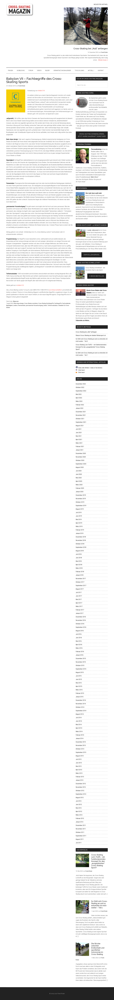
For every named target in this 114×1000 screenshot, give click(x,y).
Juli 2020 (78, 471)
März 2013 (79, 773)
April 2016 (79, 644)
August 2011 (80, 839)
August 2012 (80, 797)
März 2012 (79, 815)
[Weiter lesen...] (103, 60)
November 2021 (81, 415)
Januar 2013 (79, 780)
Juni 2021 (79, 432)
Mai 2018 (79, 561)
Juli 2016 (78, 634)
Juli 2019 (78, 512)
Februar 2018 (80, 571)
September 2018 (81, 547)
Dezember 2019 (81, 495)
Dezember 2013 (81, 742)
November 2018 (81, 540)
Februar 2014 (80, 735)
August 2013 (80, 756)
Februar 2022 (80, 405)
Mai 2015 (79, 683)
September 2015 (81, 669)
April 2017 (79, 603)
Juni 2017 (79, 596)
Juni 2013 (79, 763)
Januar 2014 (79, 738)
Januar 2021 (79, 450)
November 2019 (81, 498)
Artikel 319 (41, 90)
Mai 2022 (79, 394)
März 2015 (79, 690)
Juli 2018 (78, 554)
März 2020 (79, 485)
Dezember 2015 (81, 658)
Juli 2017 (78, 592)
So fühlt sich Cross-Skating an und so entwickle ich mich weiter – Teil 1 (99, 904)
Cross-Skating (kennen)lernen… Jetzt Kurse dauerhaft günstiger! (92, 135)
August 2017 (80, 589)
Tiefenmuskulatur (53, 305)
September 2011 (81, 836)
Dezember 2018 (81, 537)
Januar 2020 (79, 492)
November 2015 (81, 662)
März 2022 (79, 401)
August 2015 (80, 672)
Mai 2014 (79, 724)
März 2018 (79, 568)
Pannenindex (21, 305)
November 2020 (81, 457)
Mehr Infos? (94, 177)
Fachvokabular (66, 303)
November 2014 (81, 704)
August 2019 (80, 509)
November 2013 (81, 745)
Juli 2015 (78, 676)
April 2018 (79, 565)
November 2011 (81, 829)
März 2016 (79, 648)
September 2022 (81, 391)
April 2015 (79, 686)
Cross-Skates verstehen (31, 303)
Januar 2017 (79, 613)
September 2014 (81, 710)
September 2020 (81, 464)
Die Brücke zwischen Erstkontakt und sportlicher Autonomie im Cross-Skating (97, 949)
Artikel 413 (20, 285)
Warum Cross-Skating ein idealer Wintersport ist (91, 335)
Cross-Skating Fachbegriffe (46, 303)
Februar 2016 (80, 651)
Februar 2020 (80, 488)
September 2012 (81, 794)
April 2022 (79, 398)
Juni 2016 (79, 638)
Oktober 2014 (80, 707)
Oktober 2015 (80, 665)
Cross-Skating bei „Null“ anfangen (90, 48)
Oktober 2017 (80, 582)
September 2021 (81, 422)
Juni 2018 (79, 558)
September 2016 (81, 627)
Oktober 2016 (80, 624)
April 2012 (79, 811)
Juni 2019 (79, 516)
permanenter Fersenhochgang (34, 305)
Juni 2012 (79, 804)
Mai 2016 (79, 641)
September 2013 (81, 752)
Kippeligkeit (9, 305)
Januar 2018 (79, 575)
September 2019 (81, 505)
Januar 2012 (79, 822)
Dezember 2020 (81, 453)
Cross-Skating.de (23, 10)
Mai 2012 (79, 808)
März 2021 (79, 443)
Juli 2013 (78, 759)
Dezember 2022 (81, 384)
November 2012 (81, 787)
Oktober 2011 (80, 832)
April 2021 (79, 439)
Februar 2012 (80, 818)
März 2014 (79, 731)
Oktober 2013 (80, 749)
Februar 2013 (80, 777)
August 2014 (80, 714)
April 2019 (79, 523)
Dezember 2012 (81, 783)
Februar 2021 (80, 446)
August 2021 (80, 425)
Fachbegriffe (58, 303)
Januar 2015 (79, 697)
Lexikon (15, 305)
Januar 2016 (79, 655)
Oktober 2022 (80, 387)
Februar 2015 (80, 693)
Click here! (81, 370)
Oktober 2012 (80, 790)
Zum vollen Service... (92, 255)
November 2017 (81, 578)
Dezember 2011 (81, 825)
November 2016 (81, 620)
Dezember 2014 (81, 700)
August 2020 (80, 467)
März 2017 (79, 606)
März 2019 (79, 526)
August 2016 (80, 631)
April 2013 (79, 770)
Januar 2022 (79, 408)
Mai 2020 (79, 478)
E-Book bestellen (96, 276)
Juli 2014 (78, 717)
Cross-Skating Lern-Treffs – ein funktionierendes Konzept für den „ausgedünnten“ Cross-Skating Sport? (91, 347)
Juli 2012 (78, 801)
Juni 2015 (79, 679)
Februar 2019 (80, 530)
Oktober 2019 (80, 502)
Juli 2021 (78, 429)
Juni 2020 (79, 474)
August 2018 (80, 551)
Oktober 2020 (80, 460)
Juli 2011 (78, 843)
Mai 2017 (79, 599)
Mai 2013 (79, 766)
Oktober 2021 (80, 419)
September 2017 (81, 585)
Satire (45, 305)
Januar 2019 (79, 533)
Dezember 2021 (81, 412)
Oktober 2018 (80, 544)
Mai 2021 (79, 436)
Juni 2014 (79, 721)
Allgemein (16, 301)
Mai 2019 (79, 519)
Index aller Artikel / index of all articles (90, 368)
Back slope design (19, 303)
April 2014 (79, 728)
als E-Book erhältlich (55, 290)
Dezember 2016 (81, 617)
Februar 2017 (80, 610)
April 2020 (79, 481)
